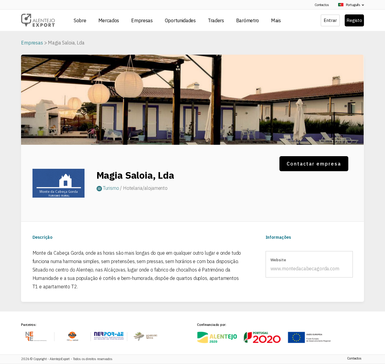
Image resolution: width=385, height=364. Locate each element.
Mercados (108, 20)
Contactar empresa (314, 164)
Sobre (80, 20)
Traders (216, 20)
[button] (349, 5)
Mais (276, 20)
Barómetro (247, 20)
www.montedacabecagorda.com (304, 268)
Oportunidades (180, 20)
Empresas (142, 20)
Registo (354, 20)
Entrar (330, 20)
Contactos (322, 5)
